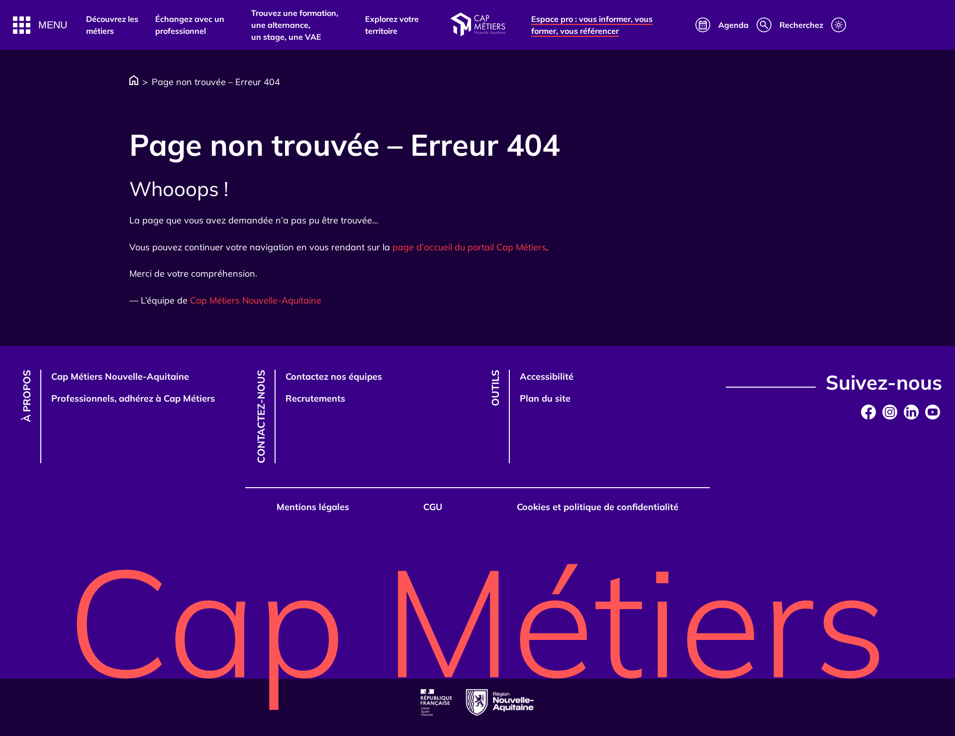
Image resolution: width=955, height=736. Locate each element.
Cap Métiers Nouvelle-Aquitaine (255, 300)
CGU (432, 507)
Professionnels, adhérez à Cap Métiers (133, 398)
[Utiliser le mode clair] (838, 24)
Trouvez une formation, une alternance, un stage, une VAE (294, 25)
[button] (40, 25)
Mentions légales (313, 507)
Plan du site (545, 398)
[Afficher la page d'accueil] (477, 24)
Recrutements (315, 398)
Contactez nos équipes (334, 376)
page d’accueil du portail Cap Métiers (469, 247)
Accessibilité (546, 376)
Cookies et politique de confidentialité (597, 507)
